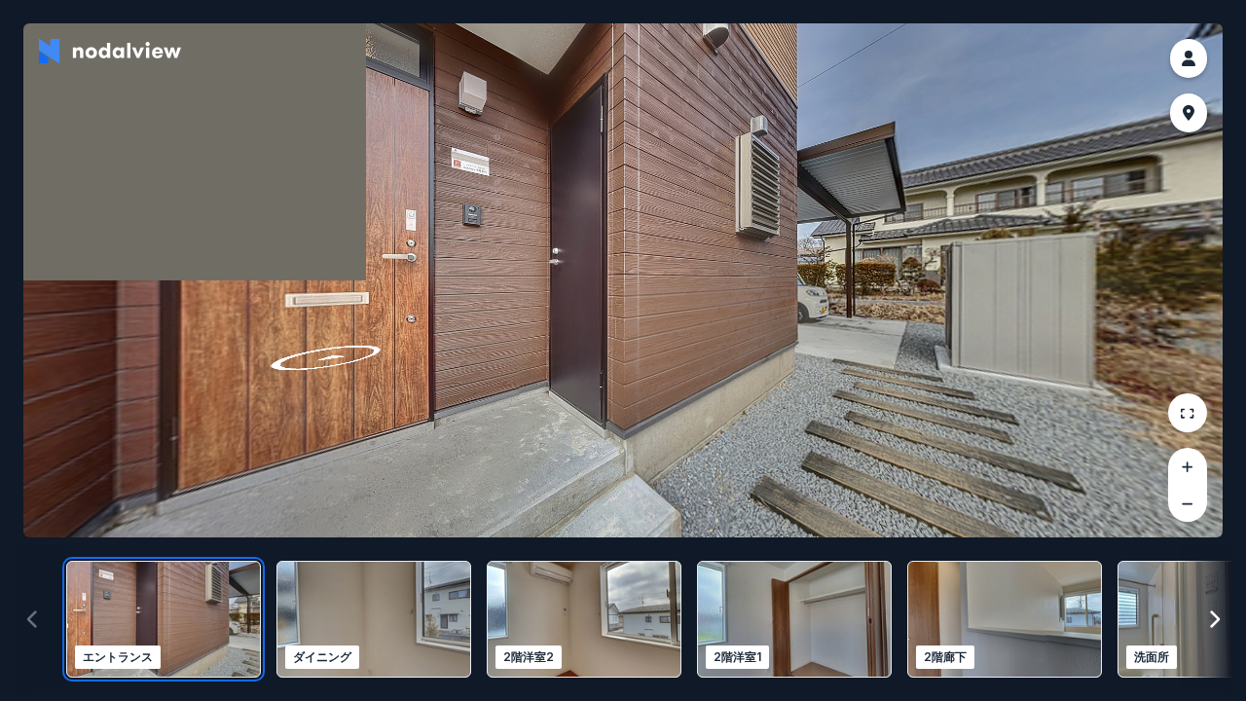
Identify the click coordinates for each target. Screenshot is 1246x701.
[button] (1188, 58)
